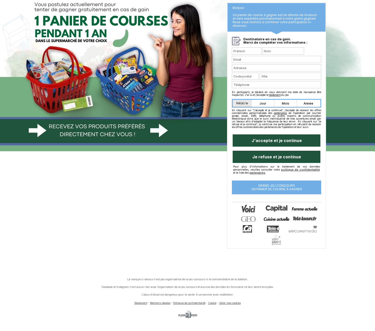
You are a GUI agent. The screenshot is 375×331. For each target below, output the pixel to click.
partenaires (280, 112)
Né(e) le (242, 103)
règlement (274, 94)
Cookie (212, 302)
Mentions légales (160, 302)
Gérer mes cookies (230, 302)
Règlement (140, 302)
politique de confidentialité (300, 169)
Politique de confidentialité (189, 302)
